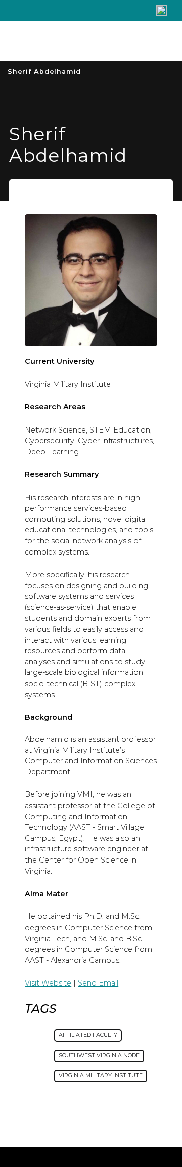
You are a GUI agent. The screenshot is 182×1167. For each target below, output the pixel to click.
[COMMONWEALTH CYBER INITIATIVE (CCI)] (71, 41)
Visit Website (48, 983)
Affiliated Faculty (88, 1035)
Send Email (98, 983)
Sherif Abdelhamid (44, 71)
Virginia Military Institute (101, 1075)
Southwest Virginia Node (99, 1055)
